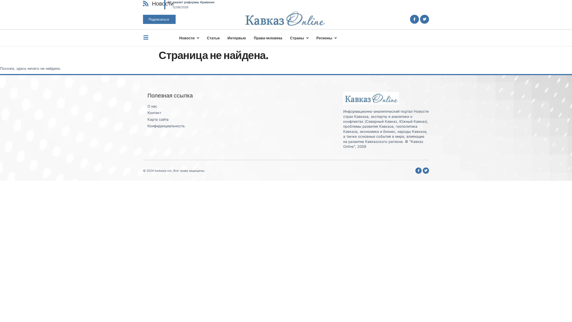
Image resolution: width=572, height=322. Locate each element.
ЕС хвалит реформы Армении (191, 2)
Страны (297, 38)
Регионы (324, 38)
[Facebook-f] (414, 19)
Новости (187, 38)
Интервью (236, 38)
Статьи (213, 38)
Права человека (268, 38)
